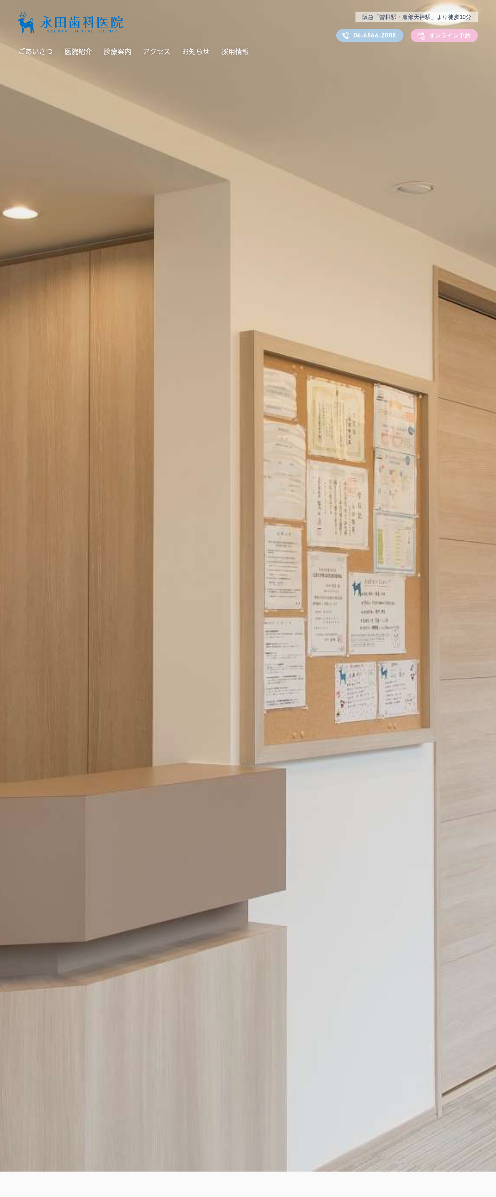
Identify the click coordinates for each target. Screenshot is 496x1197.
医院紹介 (78, 51)
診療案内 (117, 51)
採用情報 (235, 51)
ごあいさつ (36, 51)
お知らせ (196, 51)
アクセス (157, 51)
